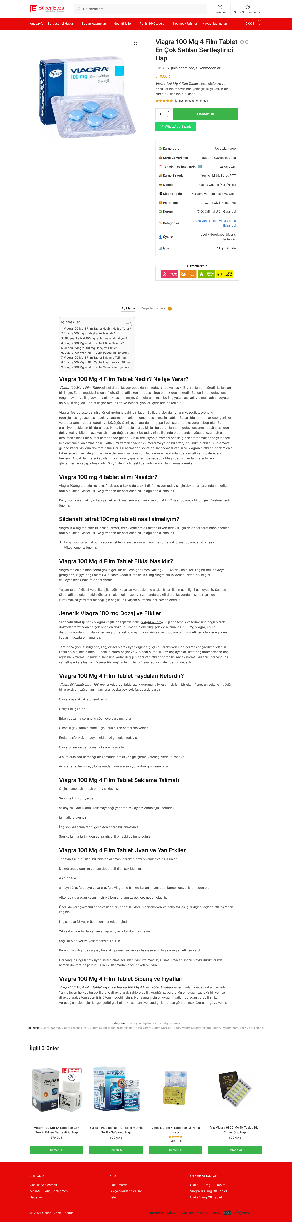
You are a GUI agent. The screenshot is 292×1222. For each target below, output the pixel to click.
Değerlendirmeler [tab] (154, 308)
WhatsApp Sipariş (177, 126)
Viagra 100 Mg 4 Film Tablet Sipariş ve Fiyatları (96, 367)
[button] (135, 43)
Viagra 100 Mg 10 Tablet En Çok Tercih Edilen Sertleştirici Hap (56, 1130)
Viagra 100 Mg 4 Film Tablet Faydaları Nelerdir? (97, 352)
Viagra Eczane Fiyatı (75, 1027)
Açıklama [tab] (128, 308)
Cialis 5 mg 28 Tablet (206, 1197)
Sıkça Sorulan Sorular (248, 12)
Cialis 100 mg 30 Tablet (207, 1185)
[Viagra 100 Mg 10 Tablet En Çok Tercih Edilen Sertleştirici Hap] (56, 1089)
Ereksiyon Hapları (205, 221)
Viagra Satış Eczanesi (166, 1023)
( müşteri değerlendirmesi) (192, 100)
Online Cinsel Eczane (57, 1213)
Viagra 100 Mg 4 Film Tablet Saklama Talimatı (95, 357)
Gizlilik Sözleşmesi (44, 1185)
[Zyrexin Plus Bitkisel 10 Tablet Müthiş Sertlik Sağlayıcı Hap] (116, 1089)
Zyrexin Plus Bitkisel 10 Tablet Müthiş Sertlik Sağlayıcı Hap (116, 1130)
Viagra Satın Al (211, 1027)
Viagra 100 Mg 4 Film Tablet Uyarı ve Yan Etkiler (97, 362)
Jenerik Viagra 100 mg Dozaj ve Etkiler (90, 348)
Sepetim (36, 1197)
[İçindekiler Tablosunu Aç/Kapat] (126, 322)
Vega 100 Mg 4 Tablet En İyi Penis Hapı (175, 1130)
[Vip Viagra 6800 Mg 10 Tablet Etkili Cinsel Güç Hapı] (235, 1089)
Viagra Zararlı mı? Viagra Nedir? (243, 1027)
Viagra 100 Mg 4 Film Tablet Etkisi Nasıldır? (94, 343)
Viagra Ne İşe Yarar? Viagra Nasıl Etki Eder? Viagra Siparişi (162, 1027)
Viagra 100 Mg (50, 1027)
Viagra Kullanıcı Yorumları (106, 1027)
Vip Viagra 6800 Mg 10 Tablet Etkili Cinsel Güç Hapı (235, 1130)
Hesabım (220, 12)
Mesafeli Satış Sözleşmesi (49, 1191)
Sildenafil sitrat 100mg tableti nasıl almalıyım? (95, 338)
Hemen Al (205, 114)
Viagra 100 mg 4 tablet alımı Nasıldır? (90, 333)
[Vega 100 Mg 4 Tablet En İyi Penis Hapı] (175, 1089)
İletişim (115, 1197)
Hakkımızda (119, 1185)
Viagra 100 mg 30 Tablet (208, 1191)
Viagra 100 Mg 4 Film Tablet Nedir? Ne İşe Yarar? (97, 328)
